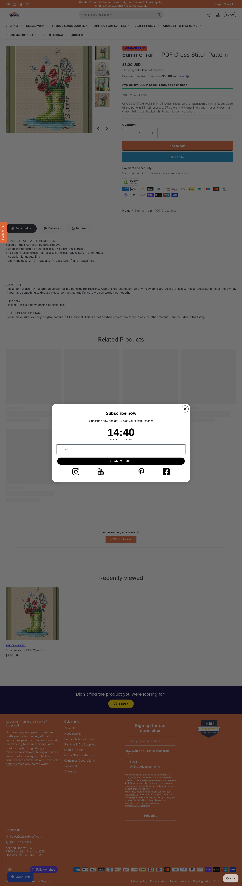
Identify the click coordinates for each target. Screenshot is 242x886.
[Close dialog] (185, 409)
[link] (75, 471)
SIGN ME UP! (121, 461)
